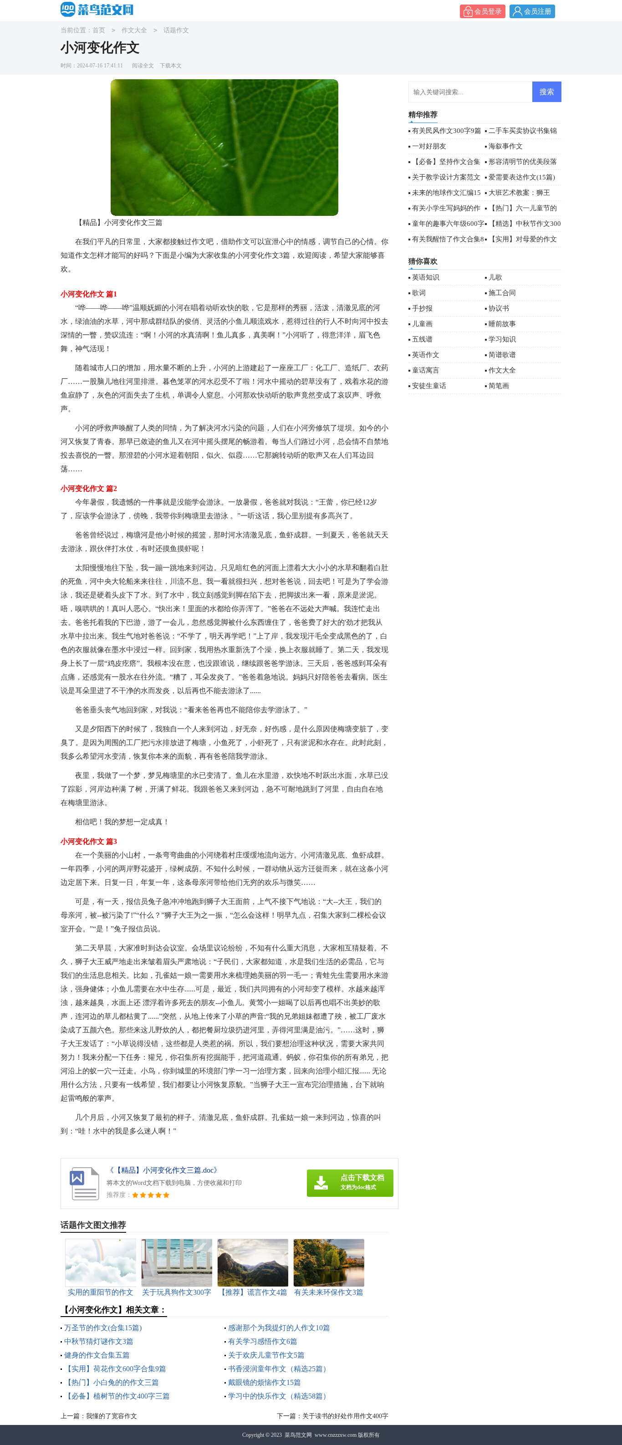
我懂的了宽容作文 (111, 1416)
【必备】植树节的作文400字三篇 (117, 1396)
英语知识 (425, 277)
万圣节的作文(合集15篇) (103, 1328)
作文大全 (134, 30)
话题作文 (176, 30)
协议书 (499, 308)
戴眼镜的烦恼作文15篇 (264, 1382)
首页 (98, 30)
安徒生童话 (429, 385)
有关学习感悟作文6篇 (262, 1341)
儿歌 (495, 277)
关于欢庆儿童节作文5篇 (266, 1355)
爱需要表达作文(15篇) (522, 177)
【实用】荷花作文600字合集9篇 (115, 1369)
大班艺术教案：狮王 (519, 192)
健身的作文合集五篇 (97, 1355)
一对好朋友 (429, 146)
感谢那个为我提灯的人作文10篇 (279, 1328)
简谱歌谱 (502, 354)
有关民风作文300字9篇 (446, 130)
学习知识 (502, 339)
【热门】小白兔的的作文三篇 (111, 1382)
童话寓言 (425, 370)
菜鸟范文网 (298, 1435)
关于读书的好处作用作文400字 (345, 1416)
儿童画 (422, 323)
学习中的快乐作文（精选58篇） (279, 1396)
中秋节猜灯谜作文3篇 (98, 1341)
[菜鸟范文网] (99, 9)
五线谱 (422, 339)
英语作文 (425, 354)
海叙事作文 (506, 146)
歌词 (419, 292)
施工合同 (502, 292)
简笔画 (499, 385)
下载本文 (171, 65)
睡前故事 (502, 323)
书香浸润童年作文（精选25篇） (279, 1369)
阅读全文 (143, 65)
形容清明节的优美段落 (523, 161)
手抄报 (422, 308)
